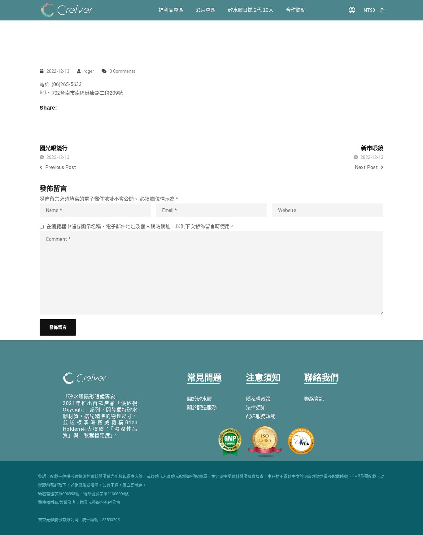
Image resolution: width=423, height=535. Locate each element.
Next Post (366, 167)
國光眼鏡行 (54, 148)
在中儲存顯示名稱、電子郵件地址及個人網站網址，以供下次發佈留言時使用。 (140, 226)
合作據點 (296, 10)
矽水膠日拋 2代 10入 (250, 10)
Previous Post (60, 167)
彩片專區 (206, 10)
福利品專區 (171, 10)
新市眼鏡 (372, 148)
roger (89, 71)
